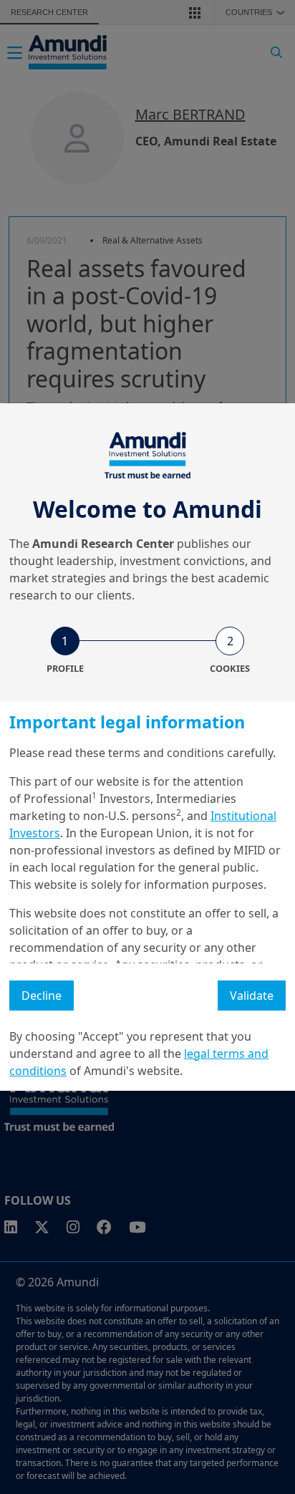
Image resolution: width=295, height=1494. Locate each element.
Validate (252, 995)
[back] (255, 818)
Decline (41, 995)
